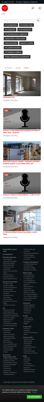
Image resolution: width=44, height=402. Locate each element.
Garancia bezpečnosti (10, 287)
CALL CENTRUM (28, 320)
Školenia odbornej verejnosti (29, 250)
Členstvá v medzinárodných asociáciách (8, 295)
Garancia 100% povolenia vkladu (8, 285)
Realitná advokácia (29, 369)
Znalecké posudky (29, 351)
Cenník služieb (7, 259)
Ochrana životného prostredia (29, 258)
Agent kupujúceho (8, 312)
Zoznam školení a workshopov (29, 308)
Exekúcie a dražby (27, 43)
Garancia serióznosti (9, 291)
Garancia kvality (8, 289)
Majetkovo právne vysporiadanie (29, 340)
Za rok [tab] (18, 68)
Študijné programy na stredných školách (10, 373)
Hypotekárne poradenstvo (28, 344)
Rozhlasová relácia (9, 361)
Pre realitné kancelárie (12, 48)
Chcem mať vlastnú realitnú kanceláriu (9, 335)
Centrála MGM (28, 318)
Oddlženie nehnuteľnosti (10, 316)
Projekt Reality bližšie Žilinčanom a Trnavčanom (9, 366)
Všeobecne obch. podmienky (8, 268)
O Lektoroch (27, 311)
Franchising (6, 332)
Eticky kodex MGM (8, 265)
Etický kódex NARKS (9, 263)
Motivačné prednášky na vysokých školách (31, 254)
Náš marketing (7, 342)
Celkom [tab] (26, 68)
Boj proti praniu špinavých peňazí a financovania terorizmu (10, 277)
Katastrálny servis (29, 371)
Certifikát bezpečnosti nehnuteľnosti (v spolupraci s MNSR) (30, 266)
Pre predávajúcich (25, 29)
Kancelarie (27, 322)
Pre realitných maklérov (13, 52)
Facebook (27, 328)
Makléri (26, 324)
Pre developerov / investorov (29, 367)
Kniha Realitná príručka (10, 363)
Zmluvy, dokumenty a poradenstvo (17, 57)
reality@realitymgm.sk (27, 2)
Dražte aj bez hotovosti (10, 314)
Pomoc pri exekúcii (9, 318)
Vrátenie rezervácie (9, 305)
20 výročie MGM (8, 348)
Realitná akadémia (29, 305)
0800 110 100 (9, 2)
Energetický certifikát (30, 270)
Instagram (27, 330)
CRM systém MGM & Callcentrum (9, 339)
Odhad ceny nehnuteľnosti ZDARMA (10, 323)
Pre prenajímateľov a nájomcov (16, 34)
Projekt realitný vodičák (10, 359)
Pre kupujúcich (10, 29)
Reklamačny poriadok (10, 261)
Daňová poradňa (11, 43)
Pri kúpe (26, 362)
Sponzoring (6, 370)
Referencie (27, 313)
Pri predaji (27, 360)
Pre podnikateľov (11, 25)
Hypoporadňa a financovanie (15, 39)
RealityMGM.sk (13, 382)
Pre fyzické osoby (26, 25)
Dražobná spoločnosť (10, 325)
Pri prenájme (28, 364)
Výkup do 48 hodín (9, 310)
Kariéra (5, 352)
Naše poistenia (7, 299)
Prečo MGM (6, 330)
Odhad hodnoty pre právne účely (30, 348)
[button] (32, 8)
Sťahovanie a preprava (30, 353)
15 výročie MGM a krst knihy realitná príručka (10, 345)
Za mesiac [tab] (8, 68)
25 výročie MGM (8, 350)
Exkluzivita (27, 358)
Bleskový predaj (8, 320)
